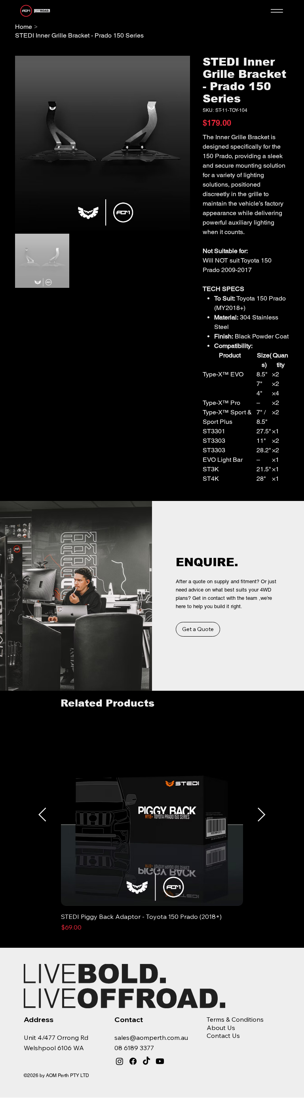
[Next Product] (262, 814)
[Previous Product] (42, 814)
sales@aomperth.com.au (151, 1037)
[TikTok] (146, 1061)
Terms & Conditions (235, 1019)
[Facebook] (133, 1061)
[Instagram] (119, 1061)
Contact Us (223, 1035)
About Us (221, 1028)
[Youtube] (160, 1061)
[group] (152, 832)
